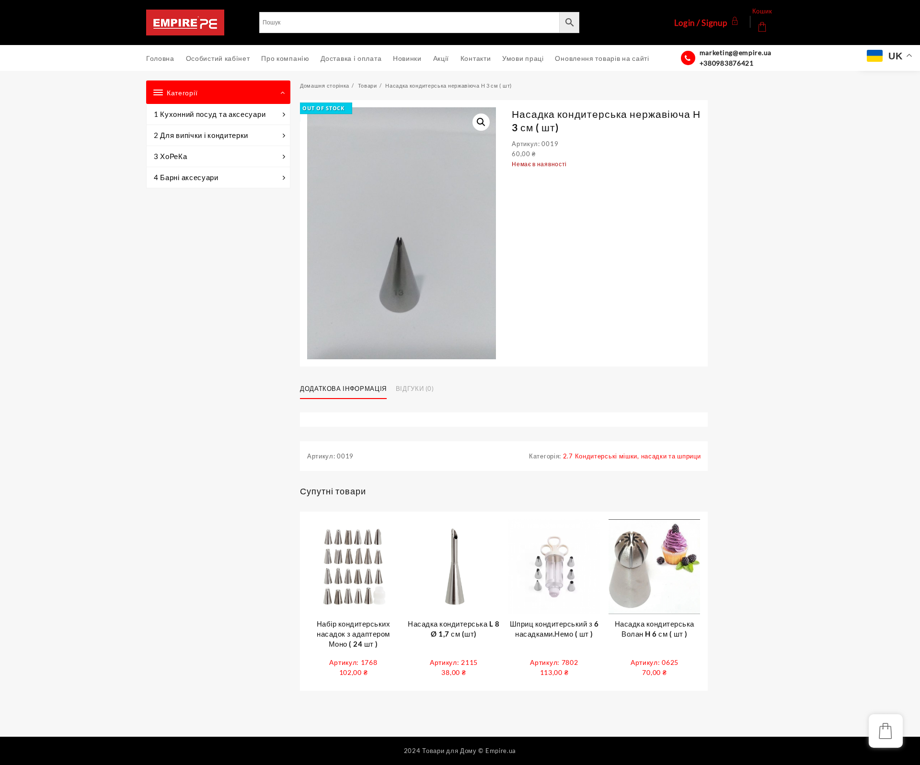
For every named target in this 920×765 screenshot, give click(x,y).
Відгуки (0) (415, 388)
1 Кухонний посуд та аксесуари (209, 114)
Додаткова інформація (343, 388)
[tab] (347, 389)
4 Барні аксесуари (186, 177)
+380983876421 (727, 63)
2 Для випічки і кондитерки (201, 135)
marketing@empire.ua (735, 52)
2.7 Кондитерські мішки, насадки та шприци (632, 456)
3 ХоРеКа (170, 156)
